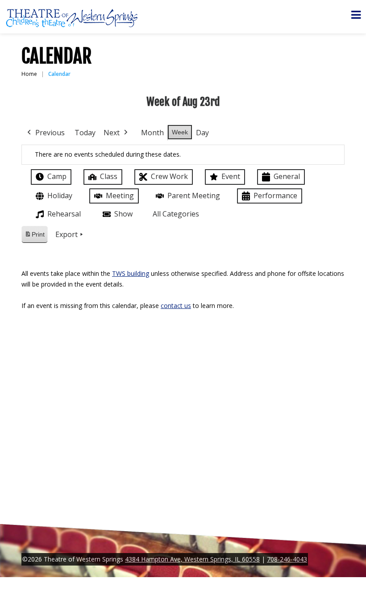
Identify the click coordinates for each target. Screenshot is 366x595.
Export (66, 234)
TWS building (130, 273)
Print (34, 237)
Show (123, 214)
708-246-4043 (287, 559)
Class (108, 176)
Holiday (59, 195)
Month (152, 132)
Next (112, 132)
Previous (50, 132)
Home (29, 74)
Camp (57, 176)
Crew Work (169, 176)
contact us (176, 305)
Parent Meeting (193, 195)
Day (202, 132)
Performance (275, 195)
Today (85, 132)
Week (180, 132)
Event (230, 176)
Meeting (120, 195)
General (287, 176)
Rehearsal (64, 214)
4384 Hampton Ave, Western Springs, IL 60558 (192, 559)
